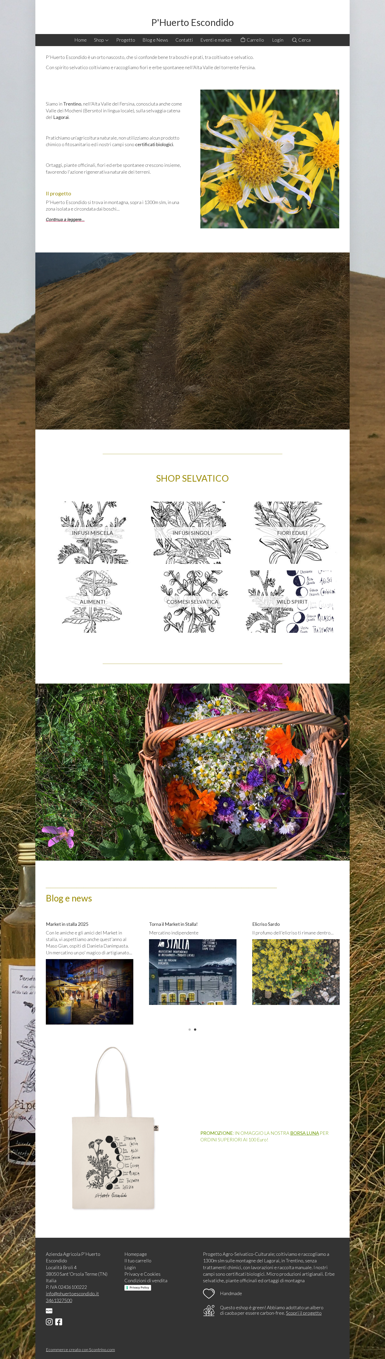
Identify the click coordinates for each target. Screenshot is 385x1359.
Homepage (135, 1254)
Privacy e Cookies (142, 1274)
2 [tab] (195, 1029)
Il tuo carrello (137, 1260)
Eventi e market (216, 40)
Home (80, 40)
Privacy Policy (139, 1287)
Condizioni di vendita (145, 1280)
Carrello (255, 40)
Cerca (304, 40)
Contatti (184, 40)
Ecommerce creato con (80, 1349)
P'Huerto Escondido (192, 22)
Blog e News (155, 40)
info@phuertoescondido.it (72, 1293)
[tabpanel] (89, 972)
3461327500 (59, 1300)
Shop (99, 40)
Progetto (125, 40)
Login (277, 40)
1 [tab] (189, 1029)
